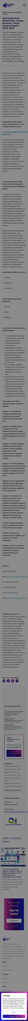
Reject (14, 1012)
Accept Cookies (14, 1016)
